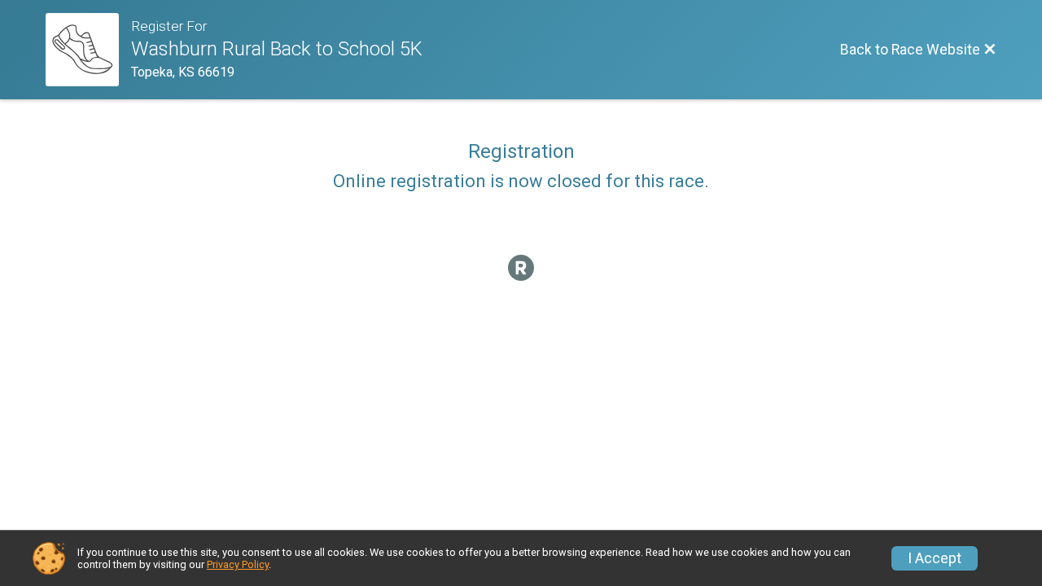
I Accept (934, 558)
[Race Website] (88, 49)
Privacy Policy (238, 564)
